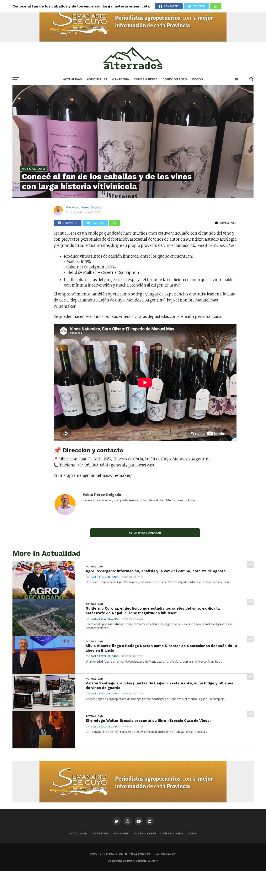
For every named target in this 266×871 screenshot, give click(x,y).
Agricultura (97, 79)
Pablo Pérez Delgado (87, 207)
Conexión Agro (175, 79)
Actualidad (72, 79)
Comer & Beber (146, 79)
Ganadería (120, 79)
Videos (197, 79)
